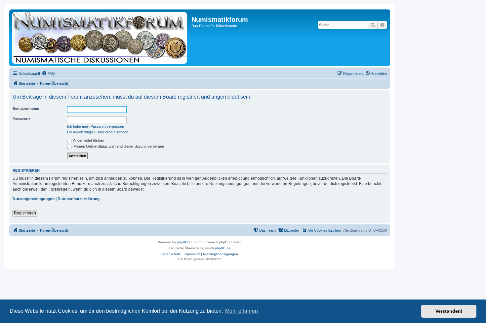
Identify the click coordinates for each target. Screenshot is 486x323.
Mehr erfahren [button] (241, 311)
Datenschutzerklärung (79, 199)
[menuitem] (48, 73)
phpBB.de (222, 248)
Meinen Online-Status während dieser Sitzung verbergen (118, 146)
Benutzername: (26, 109)
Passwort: (21, 119)
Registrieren (25, 213)
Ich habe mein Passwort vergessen (95, 126)
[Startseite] (101, 38)
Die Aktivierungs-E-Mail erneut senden (97, 132)
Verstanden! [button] (449, 311)
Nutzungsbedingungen (34, 199)
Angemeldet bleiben (88, 140)
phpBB (182, 242)
